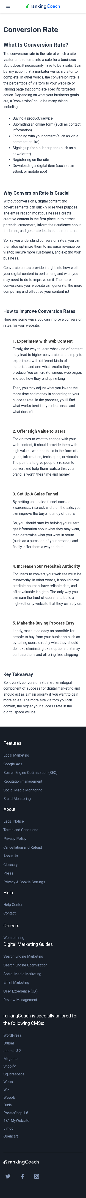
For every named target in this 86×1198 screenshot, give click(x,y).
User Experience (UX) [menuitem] (20, 991)
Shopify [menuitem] (9, 1066)
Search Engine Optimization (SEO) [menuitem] (30, 772)
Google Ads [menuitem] (12, 764)
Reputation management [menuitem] (22, 781)
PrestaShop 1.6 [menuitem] (15, 1113)
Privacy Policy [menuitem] (14, 838)
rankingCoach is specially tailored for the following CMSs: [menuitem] (40, 1019)
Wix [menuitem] (6, 1089)
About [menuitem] (9, 809)
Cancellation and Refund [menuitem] (22, 847)
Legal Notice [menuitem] (13, 821)
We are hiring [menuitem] (13, 937)
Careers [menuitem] (11, 925)
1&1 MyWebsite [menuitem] (16, 1120)
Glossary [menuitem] (10, 865)
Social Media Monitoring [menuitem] (22, 790)
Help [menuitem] (8, 892)
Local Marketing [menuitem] (16, 755)
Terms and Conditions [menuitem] (20, 830)
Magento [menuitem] (10, 1058)
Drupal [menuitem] (8, 1043)
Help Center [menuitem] (12, 904)
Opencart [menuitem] (10, 1136)
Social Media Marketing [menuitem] (22, 974)
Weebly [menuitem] (9, 1097)
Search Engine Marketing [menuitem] (23, 956)
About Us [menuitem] (10, 856)
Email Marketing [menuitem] (16, 982)
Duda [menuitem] (7, 1105)
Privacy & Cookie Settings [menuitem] (24, 882)
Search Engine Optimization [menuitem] (25, 965)
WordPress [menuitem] (12, 1035)
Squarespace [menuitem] (14, 1074)
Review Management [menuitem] (20, 1000)
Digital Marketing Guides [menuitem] (28, 944)
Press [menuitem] (8, 873)
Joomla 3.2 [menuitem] (12, 1051)
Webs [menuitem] (8, 1082)
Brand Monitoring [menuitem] (17, 799)
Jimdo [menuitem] (8, 1128)
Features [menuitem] (12, 743)
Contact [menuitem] (9, 913)
